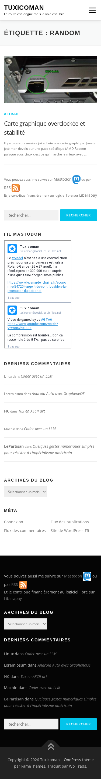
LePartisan (14, 446)
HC (6, 411)
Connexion (13, 521)
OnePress (72, 759)
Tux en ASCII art (31, 411)
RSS (7, 187)
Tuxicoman (24, 7)
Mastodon (63, 179)
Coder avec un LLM (37, 376)
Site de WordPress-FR (70, 530)
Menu (92, 10)
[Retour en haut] (50, 747)
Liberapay (88, 195)
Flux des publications (70, 521)
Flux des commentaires (25, 530)
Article (11, 114)
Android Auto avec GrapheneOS (58, 393)
